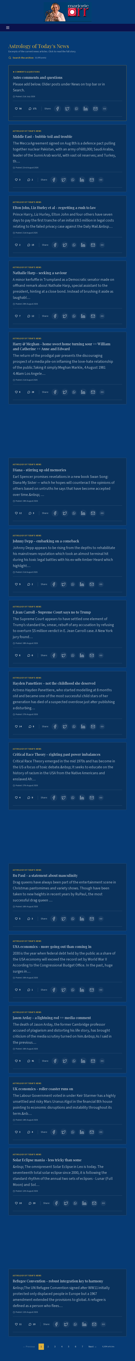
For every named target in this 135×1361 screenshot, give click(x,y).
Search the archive (29, 58)
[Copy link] (104, 108)
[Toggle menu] (8, 27)
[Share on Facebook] (57, 108)
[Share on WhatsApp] (76, 108)
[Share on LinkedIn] (85, 108)
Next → (93, 1346)
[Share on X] (67, 108)
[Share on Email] (95, 108)
